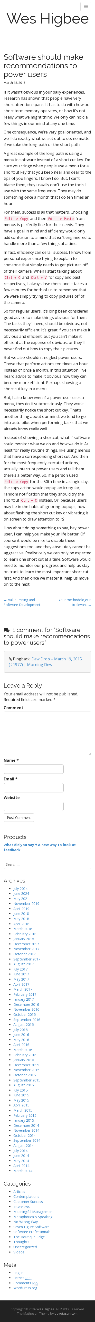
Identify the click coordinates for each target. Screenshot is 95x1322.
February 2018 (24, 934)
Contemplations (26, 1196)
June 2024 (21, 893)
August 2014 (23, 1145)
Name (11, 760)
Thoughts (21, 1241)
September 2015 (26, 1080)
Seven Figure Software (31, 1227)
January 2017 (23, 999)
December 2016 (26, 1004)
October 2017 (24, 954)
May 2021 (21, 898)
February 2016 (24, 1055)
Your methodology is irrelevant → (74, 602)
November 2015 (26, 1069)
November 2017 (26, 948)
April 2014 (21, 1165)
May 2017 (21, 979)
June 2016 (21, 1034)
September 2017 (26, 959)
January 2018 (23, 938)
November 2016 (26, 1009)
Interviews (21, 1206)
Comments (25, 1283)
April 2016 (21, 1044)
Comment (13, 707)
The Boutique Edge (29, 1237)
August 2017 (23, 964)
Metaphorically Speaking (33, 1216)
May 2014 (21, 1160)
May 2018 (21, 918)
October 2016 (24, 1014)
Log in (18, 1272)
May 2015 (21, 1100)
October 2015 (24, 1075)
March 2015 (22, 1110)
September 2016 (26, 1019)
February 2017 (24, 994)
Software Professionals (31, 1231)
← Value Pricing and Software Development (22, 602)
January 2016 (23, 1059)
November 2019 (26, 903)
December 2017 (26, 944)
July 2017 (20, 969)
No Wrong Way (25, 1221)
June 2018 (21, 913)
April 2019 (21, 908)
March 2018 (22, 928)
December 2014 (26, 1125)
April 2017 (21, 984)
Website (12, 797)
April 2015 (21, 1105)
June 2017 (21, 974)
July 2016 (20, 1029)
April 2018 (21, 924)
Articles (19, 1191)
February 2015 (24, 1115)
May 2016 (21, 1039)
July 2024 (20, 888)
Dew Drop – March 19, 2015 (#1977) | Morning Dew (45, 661)
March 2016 (22, 1049)
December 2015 (26, 1065)
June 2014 (21, 1155)
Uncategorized (25, 1247)
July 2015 (20, 1090)
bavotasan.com (66, 1313)
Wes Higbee (47, 18)
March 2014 (22, 1170)
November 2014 (26, 1130)
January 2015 (23, 1120)
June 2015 (21, 1095)
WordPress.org (25, 1288)
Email (11, 779)
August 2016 (23, 1024)
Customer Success (28, 1201)
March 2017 (22, 989)
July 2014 (20, 1150)
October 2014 (24, 1135)
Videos (18, 1252)
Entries (22, 1277)
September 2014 (26, 1140)
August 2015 (23, 1085)
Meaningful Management (33, 1211)
